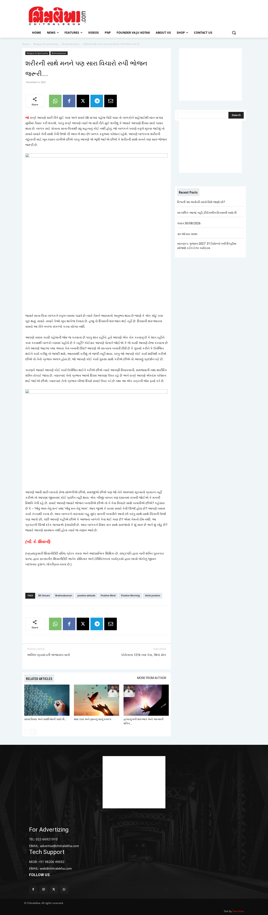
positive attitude (86, 595)
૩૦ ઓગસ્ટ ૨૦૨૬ (187, 234)
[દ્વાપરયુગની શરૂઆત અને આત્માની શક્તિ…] (146, 700)
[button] (234, 33)
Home (25, 44)
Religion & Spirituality (45, 44)
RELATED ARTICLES (39, 678)
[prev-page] (27, 731)
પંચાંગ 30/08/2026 (189, 223)
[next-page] (33, 731)
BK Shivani (44, 595)
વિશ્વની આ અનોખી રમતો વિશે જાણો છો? (201, 202)
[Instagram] (43, 889)
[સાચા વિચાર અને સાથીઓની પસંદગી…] (47, 700)
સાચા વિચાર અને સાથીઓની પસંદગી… (45, 719)
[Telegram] (96, 101)
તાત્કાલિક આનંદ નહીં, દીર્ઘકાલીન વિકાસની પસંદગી (207, 212)
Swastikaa (238, 911)
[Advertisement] (169, 15)
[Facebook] (69, 101)
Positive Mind (108, 595)
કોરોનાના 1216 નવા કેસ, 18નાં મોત (143, 655)
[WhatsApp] (55, 101)
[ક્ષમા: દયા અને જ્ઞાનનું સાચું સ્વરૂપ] (96, 700)
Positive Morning (130, 595)
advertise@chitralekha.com (59, 846)
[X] (83, 101)
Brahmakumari (71, 44)
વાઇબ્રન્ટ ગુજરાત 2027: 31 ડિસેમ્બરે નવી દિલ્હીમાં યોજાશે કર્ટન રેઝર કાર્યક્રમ (206, 246)
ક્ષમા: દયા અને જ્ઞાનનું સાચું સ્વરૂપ (92, 719)
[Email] (110, 101)
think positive (152, 595)
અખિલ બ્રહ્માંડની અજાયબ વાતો (48, 655)
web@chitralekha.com (56, 868)
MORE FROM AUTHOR (151, 678)
